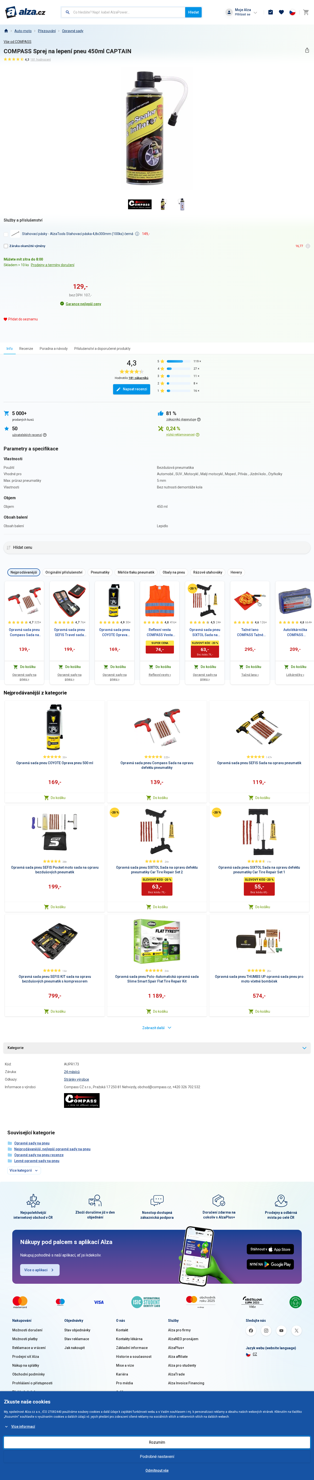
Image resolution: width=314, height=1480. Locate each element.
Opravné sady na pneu (24, 677)
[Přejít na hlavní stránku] (25, 12)
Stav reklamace (76, 1339)
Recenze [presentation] (26, 349)
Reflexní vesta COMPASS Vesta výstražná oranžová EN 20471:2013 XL (159, 633)
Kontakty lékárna (129, 1339)
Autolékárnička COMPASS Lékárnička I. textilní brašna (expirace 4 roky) (295, 633)
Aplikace (123, 1392)
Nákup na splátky (25, 1365)
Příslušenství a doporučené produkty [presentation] (102, 349)
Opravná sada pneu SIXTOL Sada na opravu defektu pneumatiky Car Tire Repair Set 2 (205, 633)
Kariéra (122, 1374)
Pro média (124, 1383)
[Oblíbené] (281, 12)
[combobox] (123, 12)
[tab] (10, 348)
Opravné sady (72, 31)
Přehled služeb (24, 1392)
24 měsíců (72, 1072)
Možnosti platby (25, 1339)
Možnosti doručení (27, 1330)
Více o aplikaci (36, 1270)
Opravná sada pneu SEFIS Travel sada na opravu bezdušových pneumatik (69, 633)
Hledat (193, 12)
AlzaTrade (176, 1374)
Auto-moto (23, 31)
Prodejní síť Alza (25, 1357)
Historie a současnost (133, 1357)
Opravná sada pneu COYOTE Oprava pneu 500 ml (114, 633)
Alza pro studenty (182, 1365)
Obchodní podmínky (28, 1374)
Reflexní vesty (160, 675)
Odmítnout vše (157, 1470)
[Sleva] (192, 588)
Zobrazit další (153, 1028)
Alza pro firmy (179, 1330)
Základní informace (132, 1348)
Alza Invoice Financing (186, 1383)
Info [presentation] (10, 349)
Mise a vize (125, 1365)
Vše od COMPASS (17, 42)
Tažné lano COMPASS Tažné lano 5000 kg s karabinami (250, 633)
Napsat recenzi (135, 389)
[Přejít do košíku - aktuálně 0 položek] (306, 12)
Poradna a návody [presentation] (54, 349)
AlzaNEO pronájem (183, 1339)
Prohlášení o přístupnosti (32, 1383)
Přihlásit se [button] (242, 14)
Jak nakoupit (74, 1348)
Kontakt (122, 1330)
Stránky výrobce (76, 1079)
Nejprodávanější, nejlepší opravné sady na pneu (52, 1149)
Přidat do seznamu (23, 319)
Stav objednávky (77, 1330)
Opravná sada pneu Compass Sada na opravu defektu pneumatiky (24, 633)
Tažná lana (250, 675)
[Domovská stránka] (6, 31)
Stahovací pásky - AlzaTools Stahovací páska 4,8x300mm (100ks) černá (77, 234)
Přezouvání (47, 31)
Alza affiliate (178, 1357)
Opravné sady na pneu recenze (39, 1155)
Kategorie (16, 1048)
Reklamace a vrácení (29, 1348)
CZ (255, 1354)
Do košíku (58, 798)
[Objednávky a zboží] (271, 12)
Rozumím (157, 1442)
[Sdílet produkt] (307, 50)
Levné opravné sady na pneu (36, 1161)
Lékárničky (295, 675)
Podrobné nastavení (157, 1456)
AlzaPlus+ (176, 1348)
